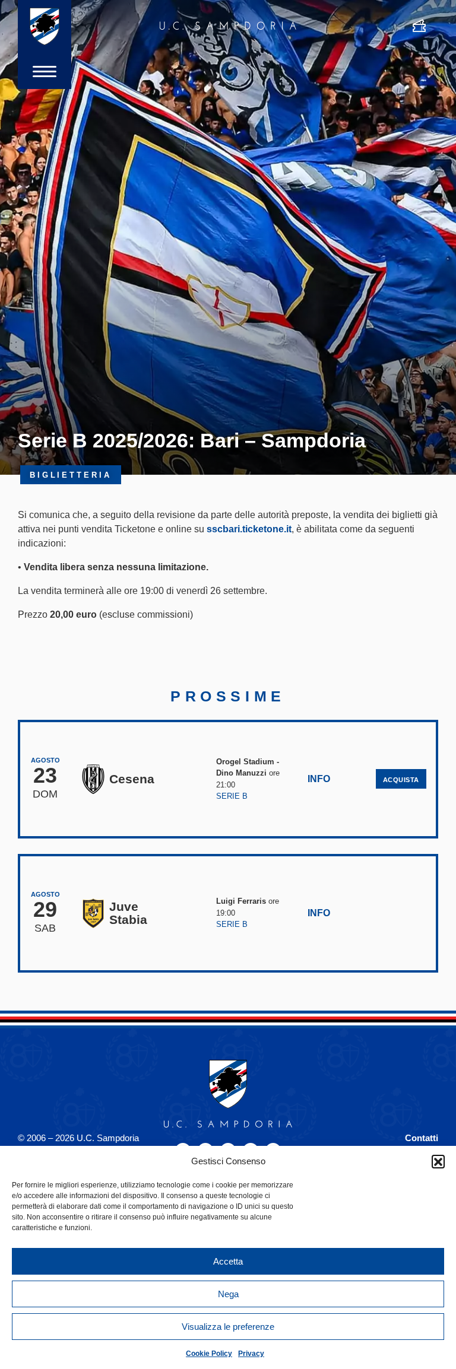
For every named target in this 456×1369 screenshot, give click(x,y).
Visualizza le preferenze (228, 1327)
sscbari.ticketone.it (249, 529)
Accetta (228, 1261)
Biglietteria (71, 475)
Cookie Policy (209, 1353)
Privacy (251, 1353)
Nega (228, 1294)
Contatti (421, 1138)
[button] (438, 1161)
